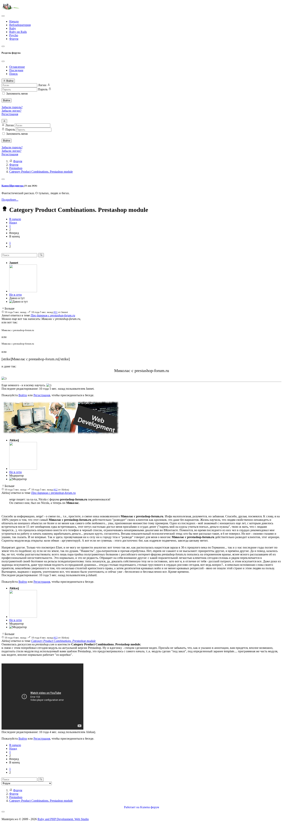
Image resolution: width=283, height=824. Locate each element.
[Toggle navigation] (3, 16)
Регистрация (10, 114)
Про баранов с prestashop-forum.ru (53, 315)
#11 (56, 312)
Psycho (13, 35)
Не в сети (15, 294)
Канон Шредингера (13, 185)
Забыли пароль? (12, 107)
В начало (15, 219)
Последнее (16, 70)
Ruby (12, 28)
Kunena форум (149, 807)
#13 (56, 637)
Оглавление (17, 66)
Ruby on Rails (18, 31)
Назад (13, 222)
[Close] (3, 61)
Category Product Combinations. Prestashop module (63, 641)
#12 (56, 489)
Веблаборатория (20, 25)
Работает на (131, 807)
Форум (13, 38)
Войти (6, 100)
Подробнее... (10, 199)
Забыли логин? (11, 110)
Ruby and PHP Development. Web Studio (63, 819)
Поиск (13, 73)
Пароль (43, 89)
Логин (42, 85)
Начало (14, 21)
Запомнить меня (17, 93)
